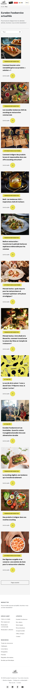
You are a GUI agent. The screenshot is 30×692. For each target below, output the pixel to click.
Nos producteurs (20, 628)
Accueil (2, 6)
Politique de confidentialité (20, 680)
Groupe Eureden (20, 631)
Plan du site (12, 682)
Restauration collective (7, 629)
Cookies (19, 682)
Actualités (7, 379)
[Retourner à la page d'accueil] (4, 3)
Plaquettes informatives (7, 657)
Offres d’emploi (20, 633)
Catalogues (4, 646)
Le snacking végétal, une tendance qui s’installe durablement (15, 476)
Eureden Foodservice (21, 619)
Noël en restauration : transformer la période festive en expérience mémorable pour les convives (15, 245)
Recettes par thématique (7, 660)
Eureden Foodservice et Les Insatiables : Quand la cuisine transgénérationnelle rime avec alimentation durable (14, 431)
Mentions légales (7, 680)
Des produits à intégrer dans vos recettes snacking (14, 519)
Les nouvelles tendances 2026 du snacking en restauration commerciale (14, 112)
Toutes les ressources (7, 643)
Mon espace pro (5, 622)
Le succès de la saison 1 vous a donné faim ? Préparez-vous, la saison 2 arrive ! (14, 385)
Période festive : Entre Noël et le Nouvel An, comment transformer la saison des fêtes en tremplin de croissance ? (15, 339)
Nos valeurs (19, 622)
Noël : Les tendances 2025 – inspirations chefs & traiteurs (13, 201)
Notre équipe (19, 625)
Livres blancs (4, 649)
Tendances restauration (11, 61)
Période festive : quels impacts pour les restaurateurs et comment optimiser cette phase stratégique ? (14, 292)
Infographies (4, 652)
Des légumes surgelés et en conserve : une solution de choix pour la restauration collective (14, 562)
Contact (18, 636)
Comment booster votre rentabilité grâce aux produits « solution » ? (14, 68)
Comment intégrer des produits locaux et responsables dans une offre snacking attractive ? (14, 157)
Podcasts (3, 654)
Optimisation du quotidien (12, 150)
